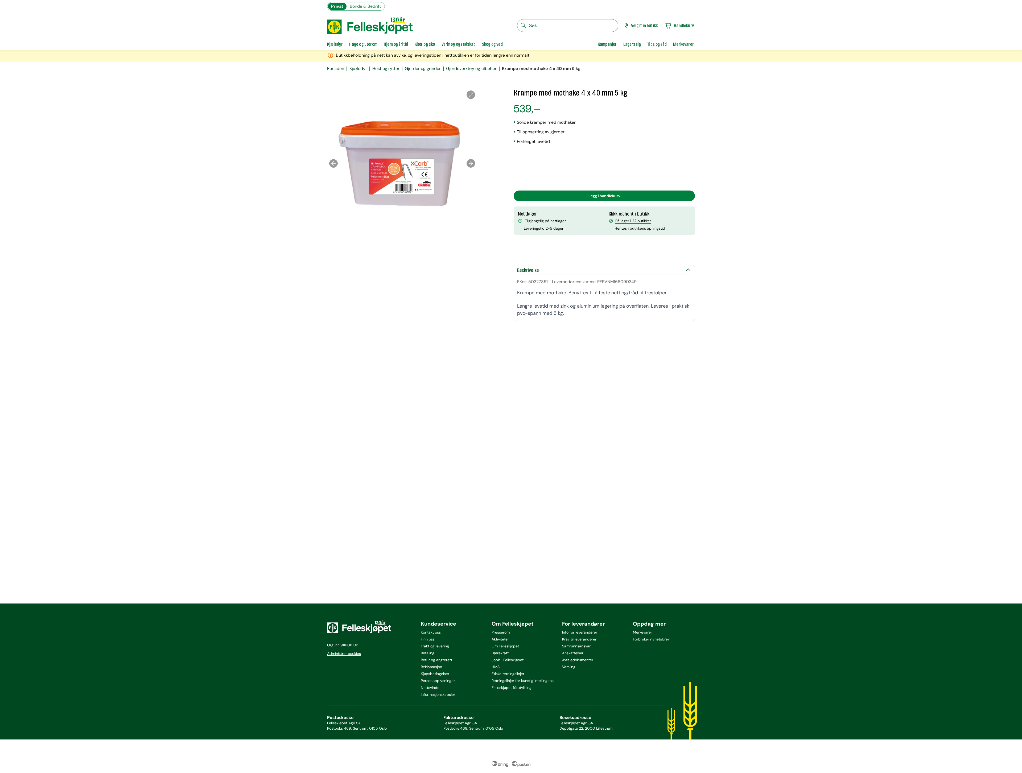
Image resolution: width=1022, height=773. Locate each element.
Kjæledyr (358, 68)
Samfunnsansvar (576, 646)
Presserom (501, 632)
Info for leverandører (579, 632)
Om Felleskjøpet (505, 646)
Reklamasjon (431, 666)
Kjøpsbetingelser (435, 673)
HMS (496, 666)
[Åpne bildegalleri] (471, 94)
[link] (607, 44)
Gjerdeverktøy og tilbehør (471, 68)
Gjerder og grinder (423, 68)
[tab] (335, 44)
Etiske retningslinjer (508, 673)
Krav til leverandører (579, 639)
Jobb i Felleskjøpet (508, 660)
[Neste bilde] (470, 163)
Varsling (568, 666)
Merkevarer (642, 632)
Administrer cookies (344, 653)
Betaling (427, 653)
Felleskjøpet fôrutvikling (511, 687)
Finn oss (428, 639)
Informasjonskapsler (438, 694)
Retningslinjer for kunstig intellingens (523, 680)
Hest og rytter (385, 68)
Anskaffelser (572, 653)
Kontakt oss (431, 632)
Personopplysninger (438, 680)
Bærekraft (500, 653)
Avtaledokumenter (577, 660)
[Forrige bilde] (333, 163)
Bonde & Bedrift (365, 6)
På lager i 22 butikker (633, 221)
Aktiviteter (500, 639)
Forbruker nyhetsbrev (651, 639)
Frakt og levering (435, 646)
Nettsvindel (430, 687)
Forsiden (335, 68)
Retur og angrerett (436, 660)
